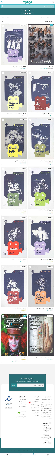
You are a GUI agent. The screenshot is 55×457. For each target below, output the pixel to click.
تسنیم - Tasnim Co (14, 450)
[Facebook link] (11, 408)
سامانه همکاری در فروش (34, 404)
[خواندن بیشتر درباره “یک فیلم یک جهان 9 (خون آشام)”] (30, 120)
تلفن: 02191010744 (46, 422)
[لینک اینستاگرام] (6, 408)
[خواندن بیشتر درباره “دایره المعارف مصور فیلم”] (3, 316)
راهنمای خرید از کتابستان (21, 417)
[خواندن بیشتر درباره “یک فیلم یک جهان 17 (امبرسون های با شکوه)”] (3, 73)
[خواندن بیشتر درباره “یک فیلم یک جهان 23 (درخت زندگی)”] (3, 169)
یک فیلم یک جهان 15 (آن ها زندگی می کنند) (44, 308)
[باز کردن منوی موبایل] (53, 2)
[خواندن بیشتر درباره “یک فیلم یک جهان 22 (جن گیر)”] (30, 218)
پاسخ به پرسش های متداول (22, 407)
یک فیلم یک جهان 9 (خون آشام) (46, 161)
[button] (30, 26)
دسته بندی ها (28, 13)
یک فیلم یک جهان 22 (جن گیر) (47, 259)
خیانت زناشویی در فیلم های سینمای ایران (44, 357)
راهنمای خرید (23, 412)
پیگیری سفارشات (22, 402)
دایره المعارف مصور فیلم (21, 357)
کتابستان (37, 397)
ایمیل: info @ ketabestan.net (45, 443)
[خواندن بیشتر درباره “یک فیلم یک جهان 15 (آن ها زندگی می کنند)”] (30, 267)
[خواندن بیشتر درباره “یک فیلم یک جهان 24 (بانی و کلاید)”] (30, 169)
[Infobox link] (27, 380)
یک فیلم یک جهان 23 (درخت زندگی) (18, 210)
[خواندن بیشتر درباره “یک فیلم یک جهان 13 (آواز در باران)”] (3, 26)
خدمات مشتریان (23, 397)
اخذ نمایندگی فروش (35, 408)
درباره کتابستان (36, 413)
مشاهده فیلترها (48, 21)
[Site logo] (27, 2)
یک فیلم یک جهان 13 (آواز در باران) (19, 66)
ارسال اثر (37, 415)
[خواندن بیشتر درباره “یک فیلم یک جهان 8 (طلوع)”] (3, 120)
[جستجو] (2, 6)
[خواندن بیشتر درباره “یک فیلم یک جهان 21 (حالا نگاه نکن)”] (3, 218)
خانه (53, 17)
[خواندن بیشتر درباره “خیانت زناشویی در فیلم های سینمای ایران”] (30, 316)
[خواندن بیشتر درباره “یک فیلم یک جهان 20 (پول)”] (30, 73)
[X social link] (9, 408)
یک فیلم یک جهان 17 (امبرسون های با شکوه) (16, 114)
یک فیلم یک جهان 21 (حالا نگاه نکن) (18, 259)
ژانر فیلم (51, 66)
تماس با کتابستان (35, 410)
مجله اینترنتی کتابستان (34, 402)
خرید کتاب (37, 399)
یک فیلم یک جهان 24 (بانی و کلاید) (46, 210)
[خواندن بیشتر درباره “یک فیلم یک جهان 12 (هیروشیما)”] (3, 267)
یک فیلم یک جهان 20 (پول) (47, 114)
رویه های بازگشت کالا (22, 404)
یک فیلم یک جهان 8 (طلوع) (20, 161)
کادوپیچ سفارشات (22, 414)
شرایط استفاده (23, 399)
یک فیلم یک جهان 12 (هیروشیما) (19, 308)
